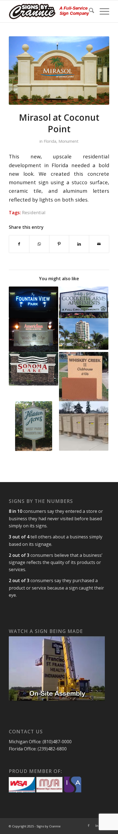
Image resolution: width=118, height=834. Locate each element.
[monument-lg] (59, 70)
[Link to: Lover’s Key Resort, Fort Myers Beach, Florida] (83, 334)
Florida (50, 141)
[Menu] (101, 11)
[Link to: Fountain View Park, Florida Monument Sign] (33, 302)
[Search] (88, 11)
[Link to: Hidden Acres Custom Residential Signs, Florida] (33, 426)
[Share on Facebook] (19, 243)
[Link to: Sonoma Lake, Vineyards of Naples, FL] (33, 369)
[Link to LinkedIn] (97, 825)
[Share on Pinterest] (59, 243)
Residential (34, 212)
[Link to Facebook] (89, 825)
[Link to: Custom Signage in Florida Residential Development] (83, 376)
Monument (68, 141)
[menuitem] (88, 11)
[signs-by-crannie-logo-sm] (49, 11)
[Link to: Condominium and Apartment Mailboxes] (83, 426)
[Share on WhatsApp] (39, 243)
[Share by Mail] (99, 243)
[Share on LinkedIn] (79, 243)
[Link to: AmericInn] (33, 335)
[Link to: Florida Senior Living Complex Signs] (83, 302)
